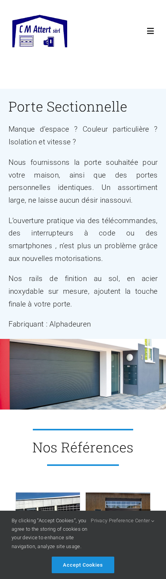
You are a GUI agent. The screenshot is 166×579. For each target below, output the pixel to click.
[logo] (40, 18)
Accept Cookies (83, 565)
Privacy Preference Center (121, 520)
